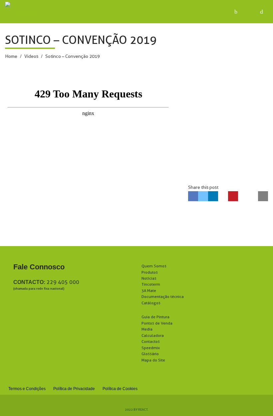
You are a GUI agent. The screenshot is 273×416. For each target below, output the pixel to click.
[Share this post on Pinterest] (233, 196)
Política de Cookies (120, 388)
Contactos (150, 341)
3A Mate (148, 290)
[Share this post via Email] (263, 196)
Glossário (150, 353)
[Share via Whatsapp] (243, 196)
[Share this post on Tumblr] (223, 196)
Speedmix (150, 347)
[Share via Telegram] (253, 196)
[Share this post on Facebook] (193, 196)
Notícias (148, 278)
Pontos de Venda (156, 323)
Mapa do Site (153, 359)
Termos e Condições (27, 388)
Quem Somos (153, 265)
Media (146, 329)
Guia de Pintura (155, 316)
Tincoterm (150, 284)
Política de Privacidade (74, 388)
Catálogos (150, 302)
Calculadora (152, 335)
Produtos (149, 272)
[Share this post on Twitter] (203, 196)
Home (11, 56)
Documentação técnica (162, 296)
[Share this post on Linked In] (213, 196)
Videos (31, 56)
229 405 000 (63, 282)
